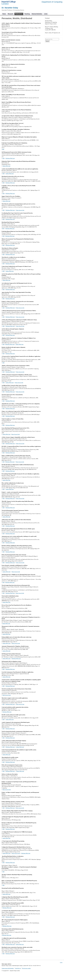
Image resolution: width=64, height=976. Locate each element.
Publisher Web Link (10, 158)
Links (45, 14)
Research (10, 14)
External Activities (37, 14)
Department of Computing (52, 2)
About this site (18, 968)
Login (61, 962)
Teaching (27, 14)
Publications (18, 14)
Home (4, 14)
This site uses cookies (26, 968)
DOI (3, 149)
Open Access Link (20, 210)
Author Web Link (6, 166)
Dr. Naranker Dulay (10, 8)
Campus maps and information (8, 968)
